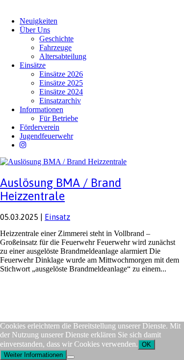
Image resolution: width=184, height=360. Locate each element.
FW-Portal (88, 288)
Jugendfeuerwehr (46, 136)
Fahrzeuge (55, 47)
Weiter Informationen (33, 355)
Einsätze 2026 (61, 74)
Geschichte (56, 38)
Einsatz (57, 216)
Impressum (15, 288)
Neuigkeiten (38, 21)
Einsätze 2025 (61, 83)
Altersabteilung (62, 56)
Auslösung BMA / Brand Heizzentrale (60, 189)
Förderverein (39, 127)
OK (146, 344)
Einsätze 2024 (61, 92)
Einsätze (33, 65)
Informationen (41, 109)
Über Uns (35, 30)
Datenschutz (52, 288)
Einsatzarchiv (60, 100)
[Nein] (71, 357)
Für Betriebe (58, 118)
